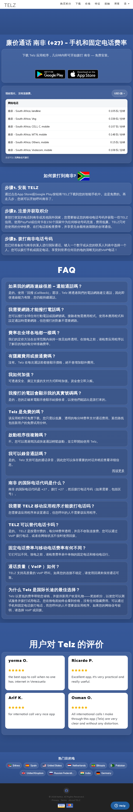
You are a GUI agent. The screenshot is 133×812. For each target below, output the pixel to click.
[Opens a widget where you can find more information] (120, 806)
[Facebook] (66, 790)
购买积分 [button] (65, 3)
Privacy (55, 800)
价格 (88, 3)
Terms (64, 800)
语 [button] (126, 3)
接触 (107, 3)
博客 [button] (117, 3)
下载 (78, 3)
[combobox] (119, 93)
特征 (97, 3)
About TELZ (74, 800)
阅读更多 (118, 471)
